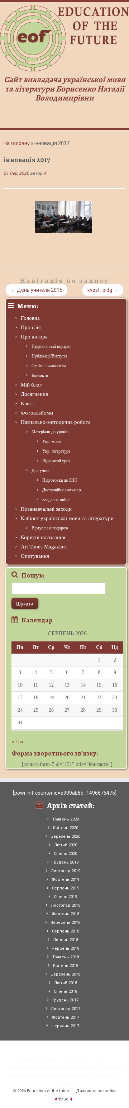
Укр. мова (51, 441)
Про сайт (31, 327)
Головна (30, 318)
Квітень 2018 (65, 965)
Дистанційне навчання (62, 489)
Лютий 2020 (65, 845)
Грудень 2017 (65, 1000)
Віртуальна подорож (50, 527)
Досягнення (34, 394)
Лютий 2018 (65, 983)
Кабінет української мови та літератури (67, 518)
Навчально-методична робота (56, 422)
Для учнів (40, 470)
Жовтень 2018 (65, 914)
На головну (17, 143)
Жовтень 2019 (65, 879)
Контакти (40, 375)
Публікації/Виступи (49, 356)
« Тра (17, 741)
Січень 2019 (65, 896)
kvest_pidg (102, 290)
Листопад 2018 (65, 905)
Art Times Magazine (43, 547)
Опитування (35, 556)
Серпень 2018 (65, 931)
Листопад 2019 (65, 871)
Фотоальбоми (37, 413)
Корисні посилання (43, 537)
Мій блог (31, 385)
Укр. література (56, 451)
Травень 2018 (65, 957)
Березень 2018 (65, 974)
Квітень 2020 (65, 828)
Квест (27, 403)
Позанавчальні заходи (46, 509)
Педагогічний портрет (51, 346)
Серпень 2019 (65, 888)
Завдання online (56, 499)
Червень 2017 (65, 1026)
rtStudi (63, 1099)
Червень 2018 (65, 948)
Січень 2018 (65, 991)
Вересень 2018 (65, 922)
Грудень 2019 (65, 862)
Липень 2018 (65, 940)
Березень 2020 (65, 836)
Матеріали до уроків (50, 431)
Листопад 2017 (65, 1008)
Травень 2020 (65, 819)
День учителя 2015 (36, 290)
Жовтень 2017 (65, 1017)
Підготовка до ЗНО (60, 480)
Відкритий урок (56, 460)
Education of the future (49, 1091)
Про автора (34, 337)
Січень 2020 (65, 853)
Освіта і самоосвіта (49, 365)
